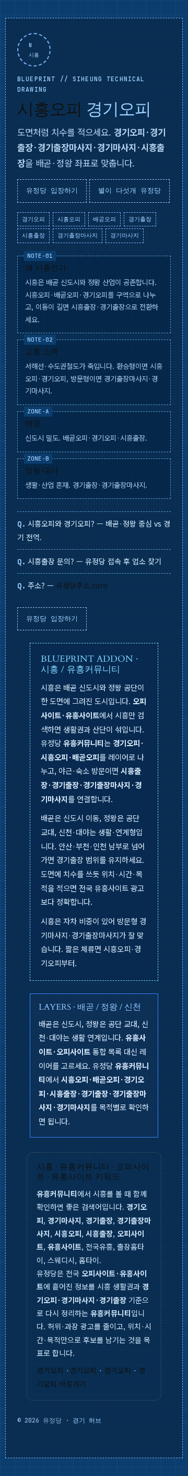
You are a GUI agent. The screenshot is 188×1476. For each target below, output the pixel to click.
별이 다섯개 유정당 (129, 190)
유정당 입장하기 (52, 190)
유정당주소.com (82, 585)
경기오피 (50, 1370)
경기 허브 (87, 1420)
